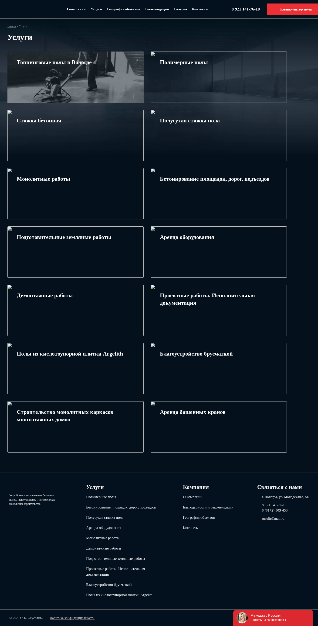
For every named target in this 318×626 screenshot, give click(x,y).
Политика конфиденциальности (72, 618)
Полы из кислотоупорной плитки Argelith (119, 595)
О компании (75, 9)
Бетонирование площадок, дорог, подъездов (121, 507)
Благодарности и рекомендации (208, 507)
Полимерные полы (101, 497)
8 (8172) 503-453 (275, 510)
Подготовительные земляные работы (115, 558)
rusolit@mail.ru (273, 518)
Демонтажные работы (103, 548)
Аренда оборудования (103, 528)
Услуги (96, 9)
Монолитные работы (102, 538)
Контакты (200, 9)
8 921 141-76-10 (246, 9)
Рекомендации (157, 9)
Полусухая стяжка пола (104, 517)
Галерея (180, 9)
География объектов (123, 9)
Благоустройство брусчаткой (109, 585)
